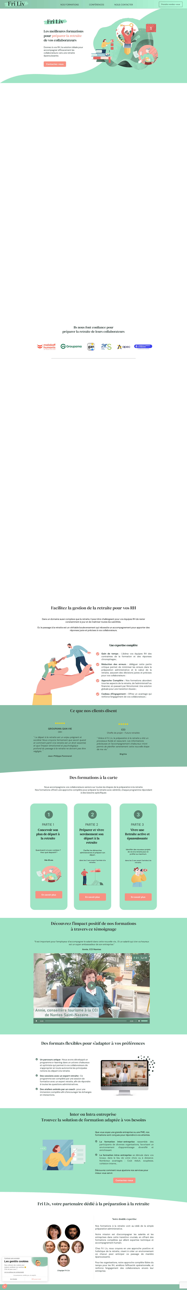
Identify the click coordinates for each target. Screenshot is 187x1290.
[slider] (86, 1020)
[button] (91, 988)
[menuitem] (66, 5)
